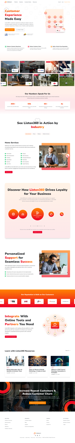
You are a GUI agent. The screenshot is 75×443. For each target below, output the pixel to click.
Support (26, 424)
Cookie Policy (27, 437)
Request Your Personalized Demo (37, 402)
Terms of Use (33, 437)
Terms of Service (38, 437)
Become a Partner (66, 422)
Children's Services (8, 428)
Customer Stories (28, 2)
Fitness (6, 424)
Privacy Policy (22, 437)
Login (64, 424)
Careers (47, 422)
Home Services (8, 172)
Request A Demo (9, 29)
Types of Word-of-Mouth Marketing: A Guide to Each (37, 370)
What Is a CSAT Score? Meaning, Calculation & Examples (58, 371)
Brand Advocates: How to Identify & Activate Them (14, 370)
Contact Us (48, 424)
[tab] (28, 134)
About (47, 420)
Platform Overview (37, 232)
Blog (26, 422)
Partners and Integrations (11, 336)
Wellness (6, 426)
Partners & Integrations (29, 426)
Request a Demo (66, 420)
